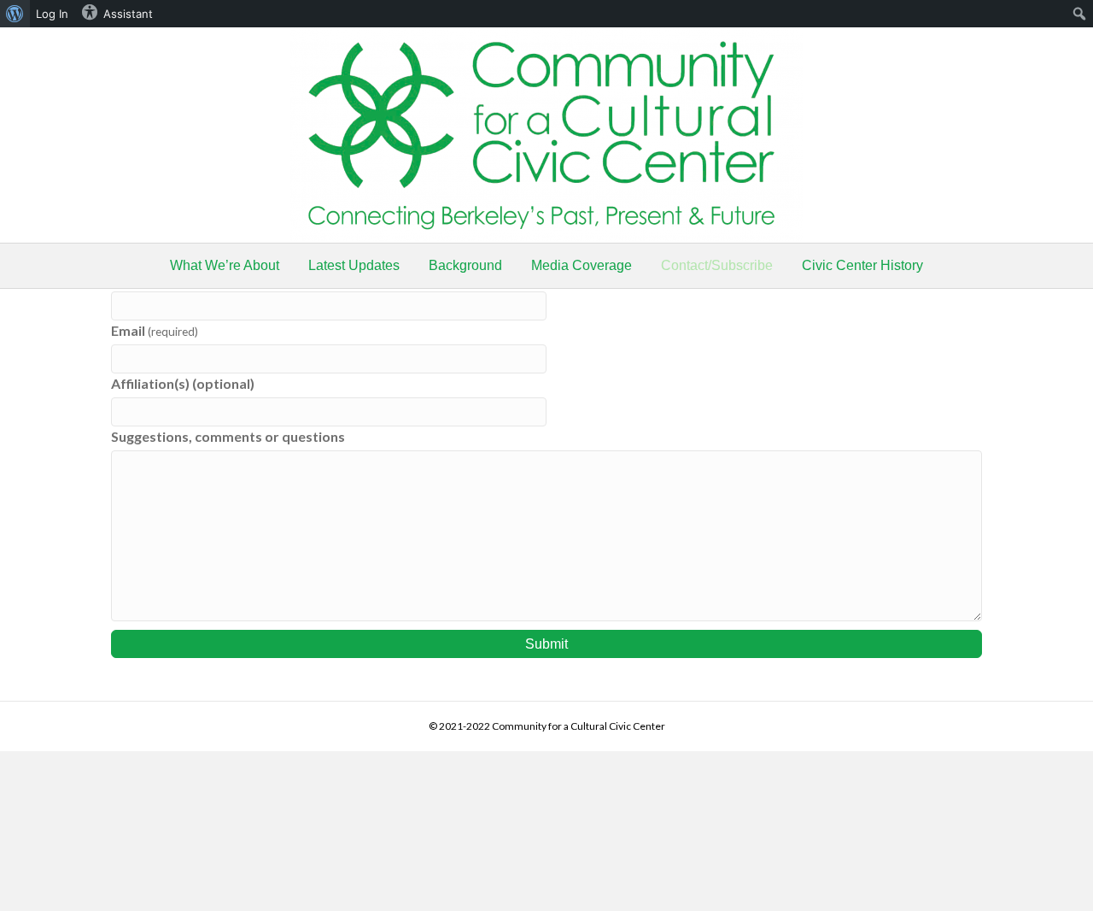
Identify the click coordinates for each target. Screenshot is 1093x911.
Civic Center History (862, 265)
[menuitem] (15, 13)
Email (154, 330)
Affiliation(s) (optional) (182, 383)
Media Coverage (581, 265)
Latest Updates (354, 265)
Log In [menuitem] (52, 14)
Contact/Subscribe (717, 265)
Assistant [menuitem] (128, 14)
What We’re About (224, 265)
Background (465, 265)
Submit (546, 644)
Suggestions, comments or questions (228, 436)
